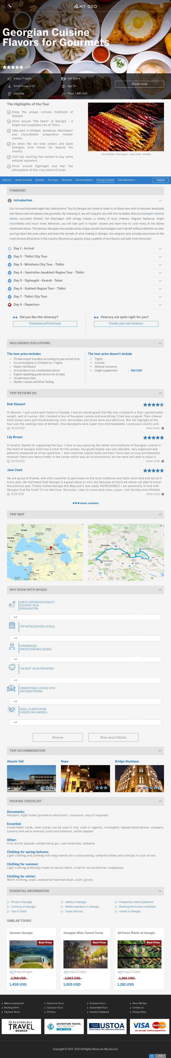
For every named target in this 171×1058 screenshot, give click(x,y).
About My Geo (139, 1003)
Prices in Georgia (21, 902)
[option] (126, 127)
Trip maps (53, 180)
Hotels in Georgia (129, 911)
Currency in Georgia (23, 907)
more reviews (89, 503)
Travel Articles (74, 911)
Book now (139, 84)
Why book (67, 180)
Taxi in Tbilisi (19, 911)
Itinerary (7, 180)
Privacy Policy (139, 1012)
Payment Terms (12, 1012)
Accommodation (84, 180)
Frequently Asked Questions (136, 902)
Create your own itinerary (126, 323)
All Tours (51, 1012)
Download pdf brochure (45, 323)
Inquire (160, 180)
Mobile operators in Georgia (82, 907)
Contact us (138, 1008)
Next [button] (158, 127)
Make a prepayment (14, 1003)
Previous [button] (93, 127)
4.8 (28, 67)
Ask (160, 1056)
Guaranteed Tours (99, 1008)
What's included (23, 180)
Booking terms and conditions (137, 907)
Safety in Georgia (75, 902)
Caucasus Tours (55, 1008)
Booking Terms (11, 1008)
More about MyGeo (113, 737)
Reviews (39, 180)
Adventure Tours (55, 1003)
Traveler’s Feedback (99, 1012)
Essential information (129, 180)
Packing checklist (105, 180)
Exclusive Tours (97, 1003)
